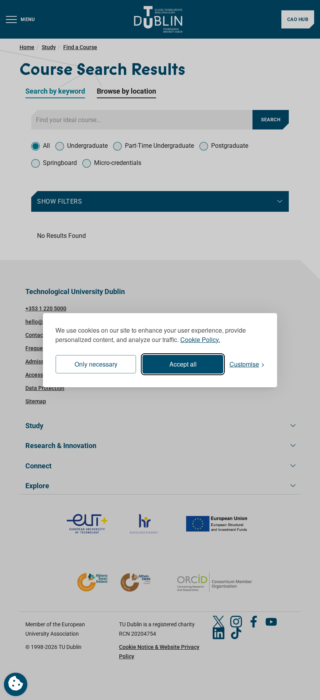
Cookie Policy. (200, 339)
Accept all (183, 364)
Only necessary (96, 364)
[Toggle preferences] (15, 684)
